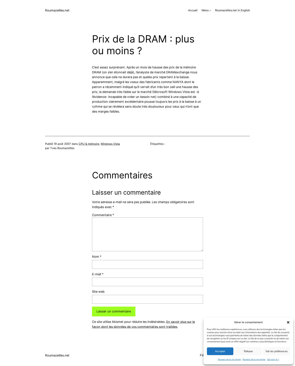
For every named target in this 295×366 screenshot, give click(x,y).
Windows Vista (110, 143)
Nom (96, 256)
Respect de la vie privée (229, 359)
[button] (288, 322)
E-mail (97, 274)
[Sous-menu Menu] (210, 10)
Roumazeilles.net (57, 10)
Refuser (248, 351)
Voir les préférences (276, 351)
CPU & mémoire (89, 143)
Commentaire (103, 215)
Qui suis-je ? (273, 359)
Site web (98, 291)
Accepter (220, 351)
